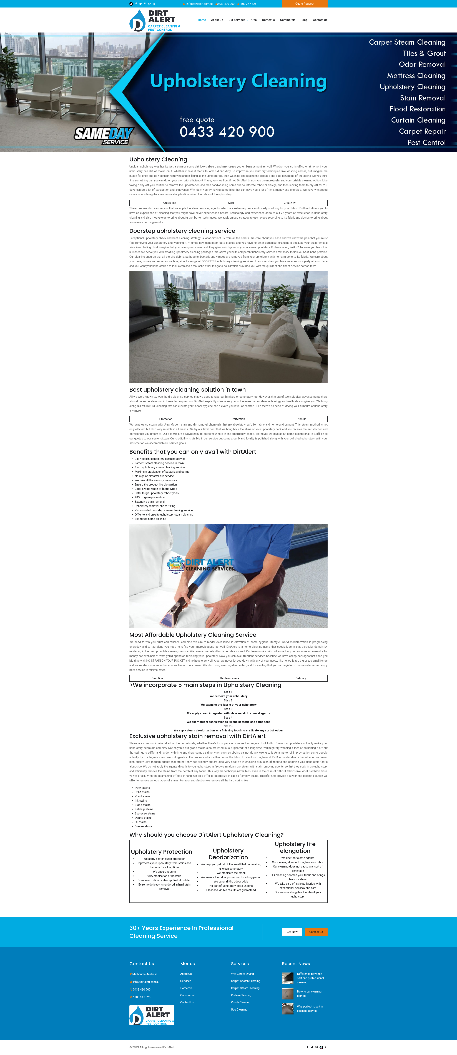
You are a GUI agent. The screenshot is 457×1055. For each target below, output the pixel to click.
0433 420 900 (226, 4)
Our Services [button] (236, 20)
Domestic (268, 20)
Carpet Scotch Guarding (245, 981)
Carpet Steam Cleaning (245, 988)
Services (185, 981)
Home (202, 20)
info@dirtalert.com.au (199, 4)
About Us (217, 20)
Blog (305, 20)
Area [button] (254, 20)
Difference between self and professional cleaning (310, 978)
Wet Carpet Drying (242, 974)
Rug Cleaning (239, 1009)
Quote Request (304, 3)
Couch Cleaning (240, 1002)
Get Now (292, 932)
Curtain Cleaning (241, 995)
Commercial (288, 20)
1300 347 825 (248, 4)
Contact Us (320, 20)
